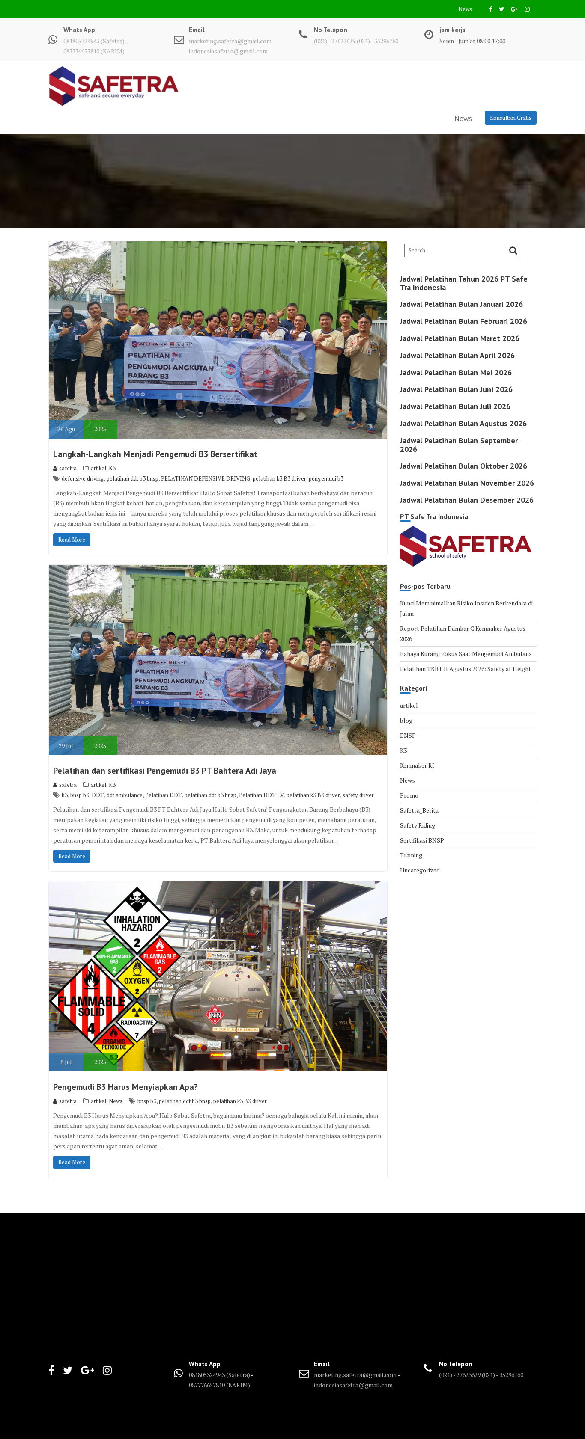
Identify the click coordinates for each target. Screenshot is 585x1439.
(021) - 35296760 (377, 41)
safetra (68, 468)
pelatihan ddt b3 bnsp (132, 478)
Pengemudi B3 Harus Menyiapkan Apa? (125, 1086)
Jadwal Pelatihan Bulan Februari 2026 (463, 321)
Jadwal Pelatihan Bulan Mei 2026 (456, 372)
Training (411, 855)
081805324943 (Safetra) (94, 41)
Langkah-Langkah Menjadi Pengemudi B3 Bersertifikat (155, 454)
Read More (71, 539)
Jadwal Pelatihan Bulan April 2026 (457, 355)
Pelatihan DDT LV (261, 795)
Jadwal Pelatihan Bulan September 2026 (459, 445)
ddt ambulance (125, 795)
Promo (409, 795)
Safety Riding (417, 825)
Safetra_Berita (419, 810)
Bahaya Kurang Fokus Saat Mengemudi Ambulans (466, 654)
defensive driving (83, 478)
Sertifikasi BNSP (422, 840)
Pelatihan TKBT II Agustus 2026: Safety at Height (465, 669)
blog (406, 720)
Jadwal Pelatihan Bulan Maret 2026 (459, 338)
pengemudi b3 (326, 478)
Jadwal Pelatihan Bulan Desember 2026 (467, 500)
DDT (98, 795)
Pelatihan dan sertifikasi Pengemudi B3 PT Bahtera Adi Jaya (164, 770)
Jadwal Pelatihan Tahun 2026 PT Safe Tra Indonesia (464, 283)
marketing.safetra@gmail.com (230, 41)
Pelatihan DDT (163, 795)
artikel (98, 468)
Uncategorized (420, 870)
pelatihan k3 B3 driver (279, 478)
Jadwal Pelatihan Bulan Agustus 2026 (463, 423)
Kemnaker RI (417, 765)
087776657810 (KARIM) (94, 51)
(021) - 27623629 (334, 41)
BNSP (408, 735)
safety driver (358, 795)
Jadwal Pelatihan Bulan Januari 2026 (461, 304)
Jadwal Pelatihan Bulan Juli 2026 (455, 406)
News (465, 9)
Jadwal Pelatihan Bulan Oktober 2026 (463, 466)
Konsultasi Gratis (510, 118)
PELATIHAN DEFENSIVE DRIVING (205, 478)
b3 (65, 795)
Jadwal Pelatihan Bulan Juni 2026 (456, 389)
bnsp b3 (79, 795)
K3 (112, 468)
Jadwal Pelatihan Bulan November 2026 (467, 483)
